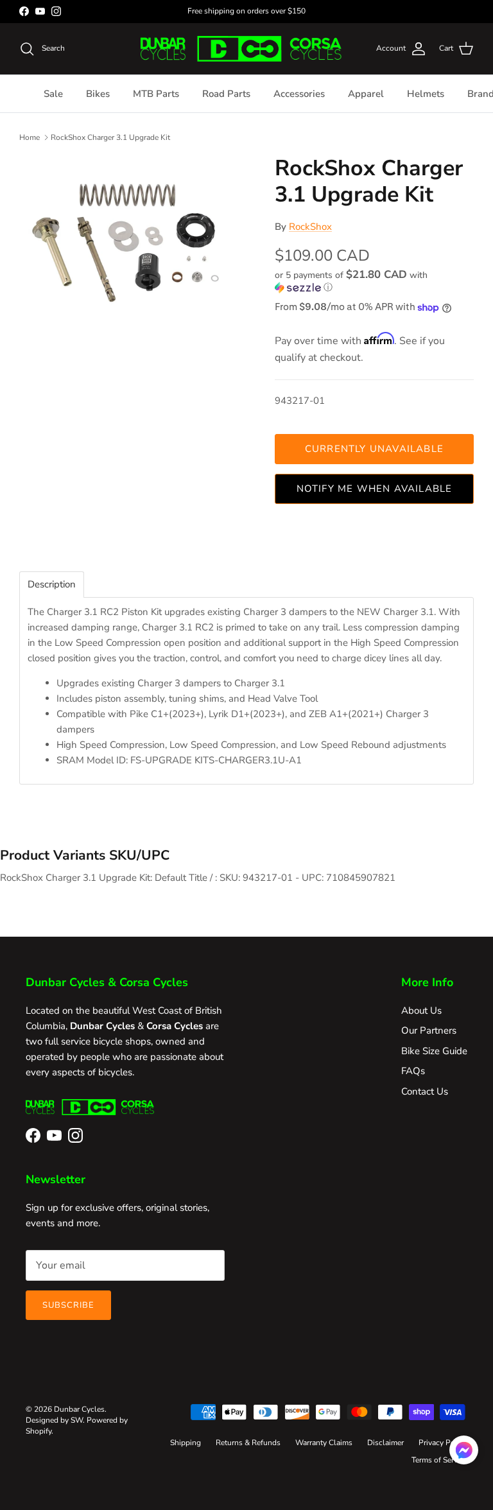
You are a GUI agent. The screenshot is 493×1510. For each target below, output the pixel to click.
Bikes (98, 93)
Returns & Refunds (248, 1442)
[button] (371, 281)
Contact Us (424, 1091)
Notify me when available (375, 488)
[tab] (51, 584)
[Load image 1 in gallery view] (132, 247)
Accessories (299, 93)
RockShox (310, 226)
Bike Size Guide (434, 1051)
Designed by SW (54, 1420)
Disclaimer (385, 1442)
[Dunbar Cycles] (241, 49)
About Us (421, 1010)
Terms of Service (439, 1460)
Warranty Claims (323, 1442)
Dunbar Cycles (79, 1409)
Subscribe (68, 1305)
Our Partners (428, 1030)
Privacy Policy (443, 1442)
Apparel (366, 93)
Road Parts (226, 93)
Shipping (185, 1442)
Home (29, 137)
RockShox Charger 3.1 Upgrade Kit (110, 137)
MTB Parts (156, 93)
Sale (53, 93)
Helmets (425, 93)
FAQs (413, 1070)
